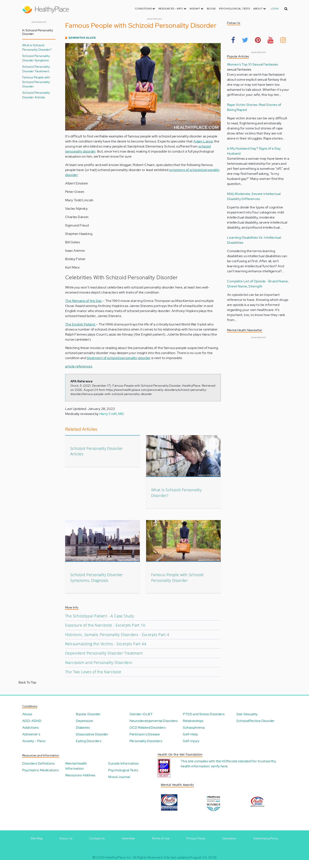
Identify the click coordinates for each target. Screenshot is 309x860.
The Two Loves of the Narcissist (93, 671)
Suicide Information (123, 763)
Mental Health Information (76, 766)
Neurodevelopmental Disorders (153, 721)
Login (275, 8)
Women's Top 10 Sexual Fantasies (252, 64)
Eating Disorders (88, 741)
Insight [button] (195, 8)
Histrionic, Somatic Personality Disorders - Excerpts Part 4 (117, 634)
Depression (84, 721)
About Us (65, 838)
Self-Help (190, 734)
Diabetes (83, 727)
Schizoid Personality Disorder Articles (36, 95)
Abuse (27, 714)
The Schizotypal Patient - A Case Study (99, 615)
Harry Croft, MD (111, 414)
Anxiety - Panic (34, 741)
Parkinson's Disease (144, 734)
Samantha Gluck (82, 38)
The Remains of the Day (83, 301)
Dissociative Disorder (92, 734)
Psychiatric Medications (40, 770)
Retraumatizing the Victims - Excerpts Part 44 (105, 643)
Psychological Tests (234, 8)
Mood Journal (119, 777)
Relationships (193, 721)
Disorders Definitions (38, 763)
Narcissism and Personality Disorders (98, 662)
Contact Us (97, 838)
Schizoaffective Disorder (255, 721)
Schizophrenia (194, 727)
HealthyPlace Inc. (118, 857)
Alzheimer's (31, 734)
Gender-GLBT (141, 714)
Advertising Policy (266, 838)
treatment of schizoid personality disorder (119, 358)
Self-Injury (191, 741)
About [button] (258, 8)
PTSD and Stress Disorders (203, 714)
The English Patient (80, 324)
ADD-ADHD (31, 721)
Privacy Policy (196, 838)
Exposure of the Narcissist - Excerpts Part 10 (105, 625)
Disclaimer (229, 838)
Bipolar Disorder (88, 714)
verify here (219, 766)
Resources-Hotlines (80, 775)
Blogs (211, 8)
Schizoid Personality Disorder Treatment (36, 69)
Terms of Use (161, 838)
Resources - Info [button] (171, 8)
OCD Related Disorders (147, 727)
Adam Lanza (203, 141)
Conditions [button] (143, 8)
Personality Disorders (145, 741)
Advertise (128, 838)
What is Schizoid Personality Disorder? (37, 47)
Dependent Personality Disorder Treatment (104, 653)
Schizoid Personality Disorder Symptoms (36, 58)
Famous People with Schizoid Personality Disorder (36, 81)
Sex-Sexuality (247, 714)
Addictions (30, 727)
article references (78, 366)
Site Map (37, 838)
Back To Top (27, 682)
